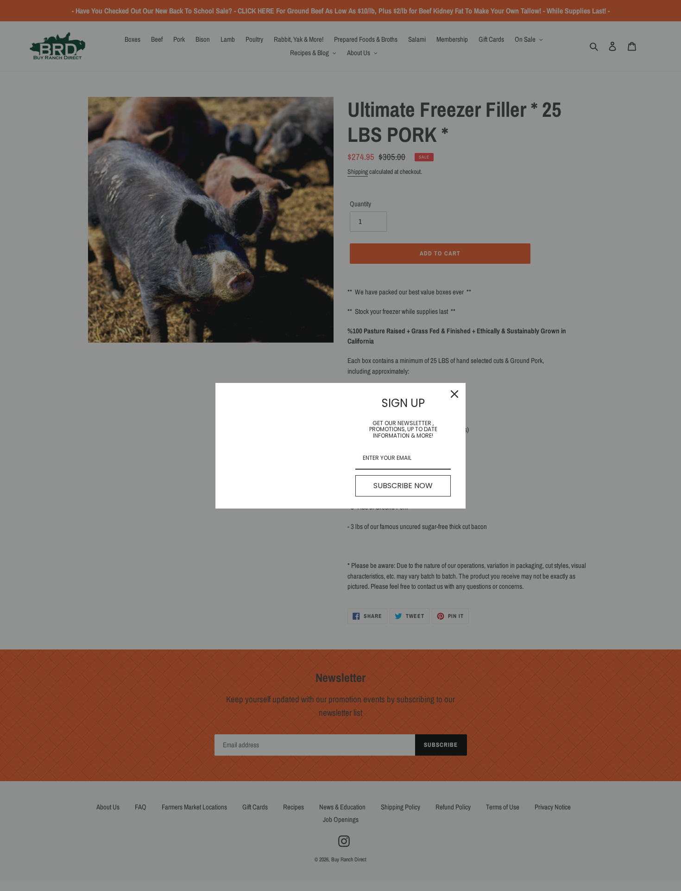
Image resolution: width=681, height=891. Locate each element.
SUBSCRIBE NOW (403, 485)
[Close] (454, 394)
